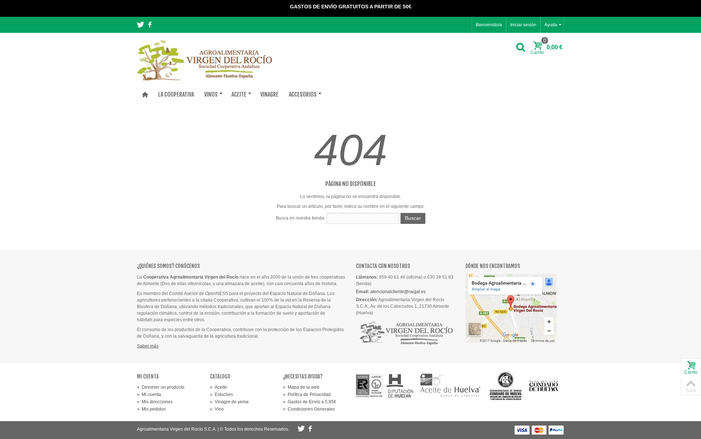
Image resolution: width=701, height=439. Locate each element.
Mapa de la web (301, 387)
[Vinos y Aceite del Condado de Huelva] (204, 60)
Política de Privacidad (307, 394)
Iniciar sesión (523, 24)
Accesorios (303, 94)
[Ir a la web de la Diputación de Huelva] (400, 386)
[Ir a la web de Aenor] (369, 385)
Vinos (211, 94)
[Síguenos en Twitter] (141, 25)
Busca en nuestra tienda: (300, 218)
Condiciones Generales (309, 409)
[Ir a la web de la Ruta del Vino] (543, 386)
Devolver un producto (160, 387)
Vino (217, 409)
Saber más (147, 346)
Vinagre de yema (229, 401)
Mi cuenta (149, 394)
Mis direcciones (155, 401)
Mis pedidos (151, 409)
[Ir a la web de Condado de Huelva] (505, 386)
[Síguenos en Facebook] (150, 25)
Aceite (238, 94)
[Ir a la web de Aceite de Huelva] (450, 386)
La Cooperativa (176, 94)
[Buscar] (520, 47)
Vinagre (269, 94)
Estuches (221, 394)
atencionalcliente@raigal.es (398, 291)
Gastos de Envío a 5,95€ (309, 401)
